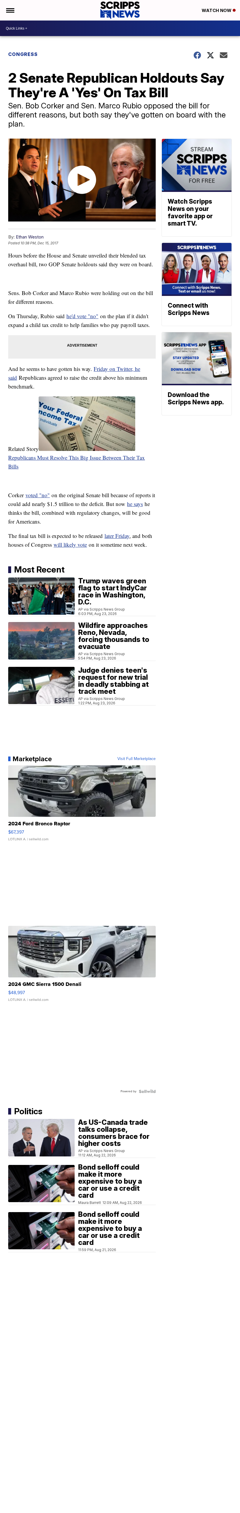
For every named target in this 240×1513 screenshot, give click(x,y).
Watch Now (217, 10)
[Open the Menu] (9, 10)
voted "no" (37, 495)
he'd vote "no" (82, 316)
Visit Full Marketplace (136, 759)
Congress (23, 54)
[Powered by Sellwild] (147, 1091)
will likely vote (70, 544)
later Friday (116, 535)
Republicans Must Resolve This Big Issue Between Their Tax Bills (76, 462)
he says (135, 503)
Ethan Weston (30, 237)
